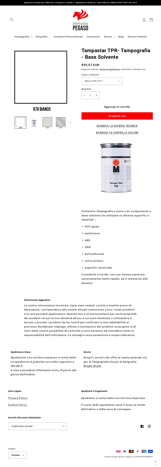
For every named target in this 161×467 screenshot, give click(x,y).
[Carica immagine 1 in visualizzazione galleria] (20, 122)
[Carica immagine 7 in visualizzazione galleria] (47, 122)
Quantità (86, 89)
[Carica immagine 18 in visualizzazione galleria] (61, 122)
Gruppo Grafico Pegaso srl (123, 457)
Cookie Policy (17, 405)
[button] (11, 19)
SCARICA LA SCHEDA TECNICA (117, 126)
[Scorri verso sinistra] (11, 122)
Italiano (16, 455)
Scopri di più (93, 366)
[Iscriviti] (63, 426)
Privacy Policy (18, 398)
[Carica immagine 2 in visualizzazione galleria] (34, 122)
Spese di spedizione (110, 69)
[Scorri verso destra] (70, 122)
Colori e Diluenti (90, 74)
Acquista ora (117, 116)
